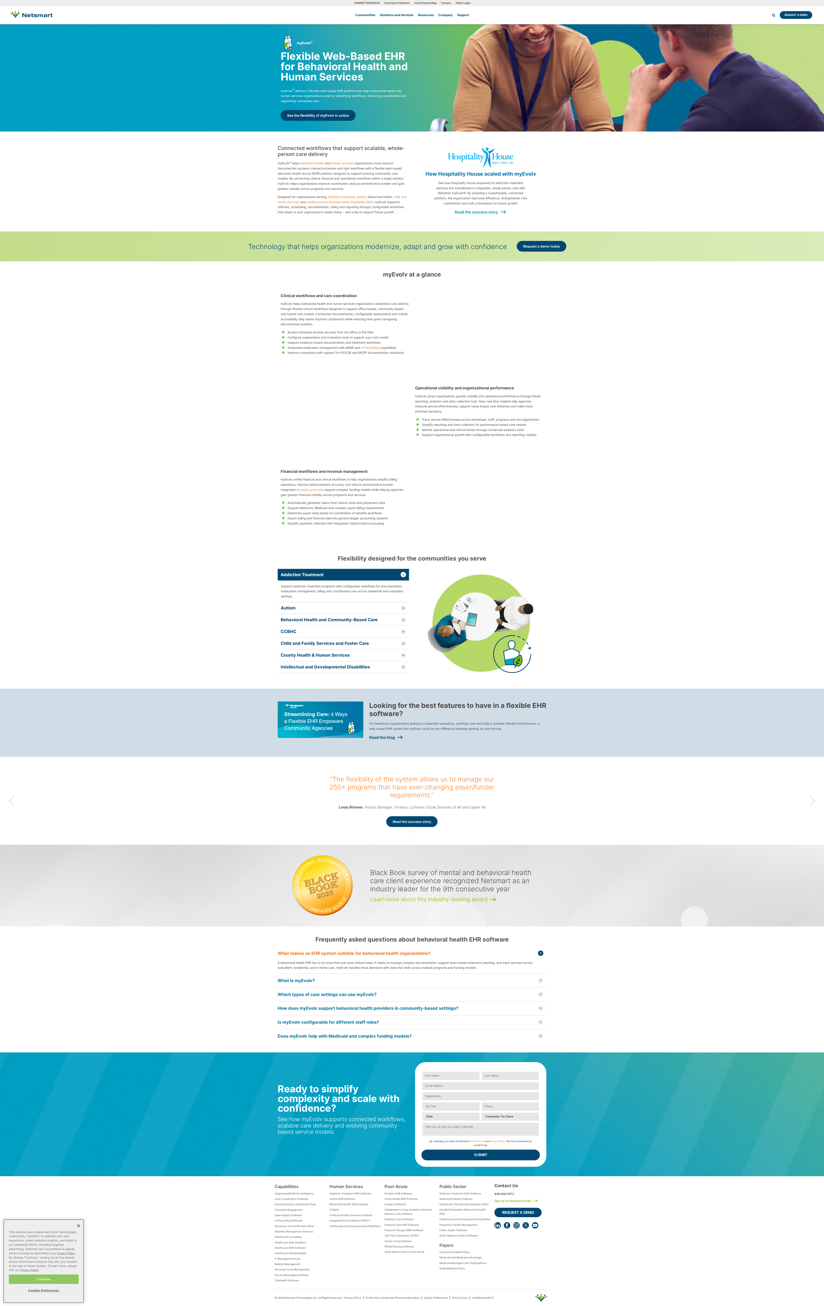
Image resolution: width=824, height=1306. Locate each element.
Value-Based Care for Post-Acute (404, 1251)
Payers (446, 1245)
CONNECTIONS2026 (367, 3)
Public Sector (453, 1186)
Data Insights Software (288, 1215)
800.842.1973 (504, 1194)
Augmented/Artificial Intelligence (294, 1193)
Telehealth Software (287, 1280)
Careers (446, 3)
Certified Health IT (483, 1297)
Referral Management (288, 1264)
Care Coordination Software (291, 1198)
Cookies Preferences (43, 1290)
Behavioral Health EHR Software (349, 1204)
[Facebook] (507, 1225)
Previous (11, 801)
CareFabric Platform (397, 3)
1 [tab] (410, 831)
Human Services (346, 1186)
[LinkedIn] (497, 1225)
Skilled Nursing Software (399, 1246)
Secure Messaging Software (292, 1275)
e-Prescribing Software (288, 1220)
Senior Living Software (398, 1241)
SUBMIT (480, 1155)
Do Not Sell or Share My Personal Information (392, 1297)
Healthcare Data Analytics (290, 1242)
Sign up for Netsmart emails (512, 1201)
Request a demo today (541, 246)
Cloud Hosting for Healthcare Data (295, 1204)
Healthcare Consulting (288, 1236)
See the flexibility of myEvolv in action (318, 115)
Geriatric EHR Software (398, 1193)
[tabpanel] (412, 800)
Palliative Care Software (399, 1219)
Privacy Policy (497, 1141)
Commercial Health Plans (454, 1252)
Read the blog (382, 737)
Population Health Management (458, 1224)
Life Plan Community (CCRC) (402, 1235)
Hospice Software (395, 1204)
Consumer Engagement (289, 1209)
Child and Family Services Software (351, 1215)
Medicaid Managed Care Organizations (462, 1263)
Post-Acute (396, 1186)
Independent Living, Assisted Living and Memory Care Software (408, 1211)
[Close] (78, 1225)
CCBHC (334, 1209)
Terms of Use (478, 1141)
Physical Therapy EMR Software (404, 1230)
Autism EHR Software (342, 1198)
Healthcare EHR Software (290, 1247)
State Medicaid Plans (452, 1268)
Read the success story (476, 212)
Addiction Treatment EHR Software (350, 1193)
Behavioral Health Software (456, 1198)
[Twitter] (526, 1225)
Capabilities (286, 1186)
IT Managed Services (287, 1258)
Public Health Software (453, 1230)
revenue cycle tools (310, 489)
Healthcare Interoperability (291, 1253)
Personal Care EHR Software (402, 1224)
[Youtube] (535, 1225)
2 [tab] (414, 831)
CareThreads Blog (425, 3)
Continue (43, 1279)
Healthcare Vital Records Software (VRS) (463, 1204)
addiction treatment (341, 197)
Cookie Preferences (436, 1297)
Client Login (463, 3)
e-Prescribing (370, 347)
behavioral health (312, 163)
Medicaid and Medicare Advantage (460, 1257)
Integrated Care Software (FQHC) (350, 1220)
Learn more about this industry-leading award (429, 899)
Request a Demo (796, 15)
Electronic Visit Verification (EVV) (294, 1226)
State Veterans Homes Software (458, 1235)
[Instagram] (516, 1225)
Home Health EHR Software (401, 1198)
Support (463, 15)
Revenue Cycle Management (292, 1269)
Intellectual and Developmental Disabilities (355, 1226)
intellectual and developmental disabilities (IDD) (339, 202)
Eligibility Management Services (294, 1231)
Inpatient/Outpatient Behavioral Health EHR (462, 1211)
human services (342, 163)
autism (361, 197)
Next (812, 801)
